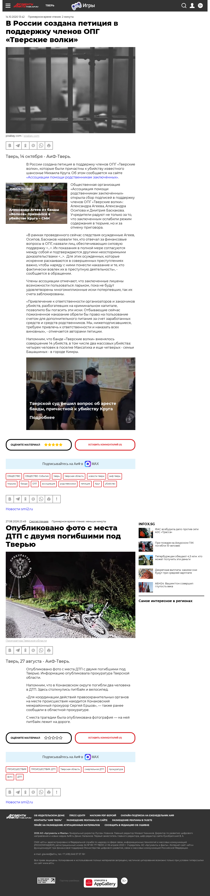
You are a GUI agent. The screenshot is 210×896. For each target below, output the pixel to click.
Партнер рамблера (69, 880)
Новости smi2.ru (19, 509)
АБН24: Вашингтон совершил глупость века (174, 585)
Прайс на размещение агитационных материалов (67, 825)
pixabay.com (31, 135)
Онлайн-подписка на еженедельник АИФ (147, 815)
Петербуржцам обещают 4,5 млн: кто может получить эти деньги (178, 558)
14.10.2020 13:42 (15, 16)
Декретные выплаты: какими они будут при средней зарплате (176, 571)
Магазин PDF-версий (103, 815)
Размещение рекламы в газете (132, 820)
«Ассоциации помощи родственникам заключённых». (72, 177)
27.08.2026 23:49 (16, 521)
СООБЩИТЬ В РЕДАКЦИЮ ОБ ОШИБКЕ (127, 825)
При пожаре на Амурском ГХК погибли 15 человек (174, 544)
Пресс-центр (77, 815)
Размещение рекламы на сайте (87, 820)
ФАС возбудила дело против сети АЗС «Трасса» (177, 531)
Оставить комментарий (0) (105, 444)
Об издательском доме (49, 815)
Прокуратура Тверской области (26, 640)
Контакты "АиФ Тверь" (48, 820)
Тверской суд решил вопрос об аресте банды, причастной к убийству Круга (73, 406)
